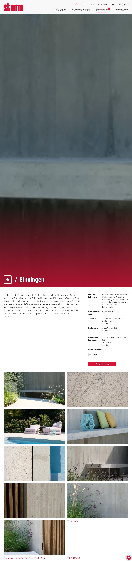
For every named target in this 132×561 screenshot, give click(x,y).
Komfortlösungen (81, 9)
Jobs (93, 4)
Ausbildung (102, 4)
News (113, 4)
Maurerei (96, 354)
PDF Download (103, 364)
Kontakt (84, 4)
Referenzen (102, 9)
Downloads (123, 4)
